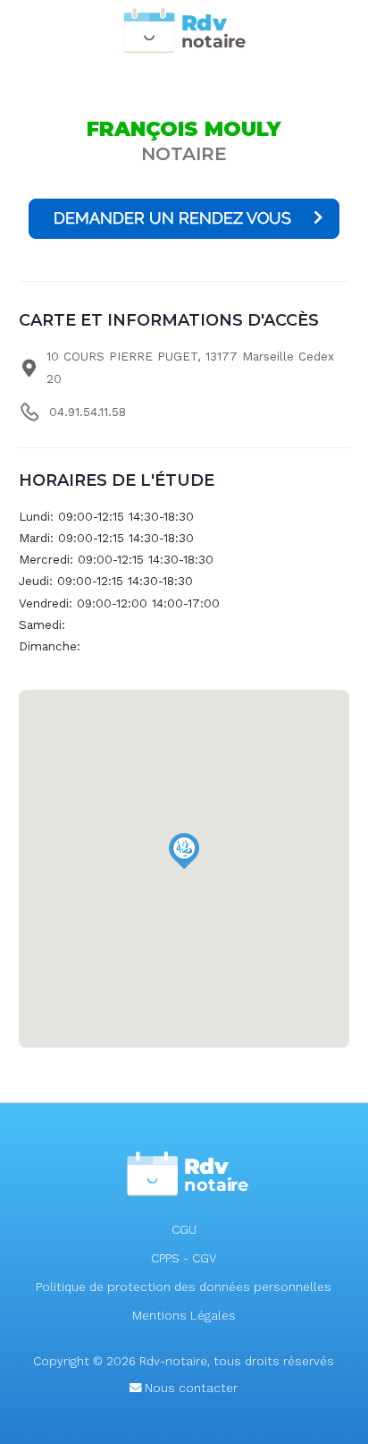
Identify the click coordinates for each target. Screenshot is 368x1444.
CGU (184, 1229)
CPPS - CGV (183, 1258)
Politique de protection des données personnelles (183, 1287)
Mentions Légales (184, 1315)
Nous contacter (189, 1388)
